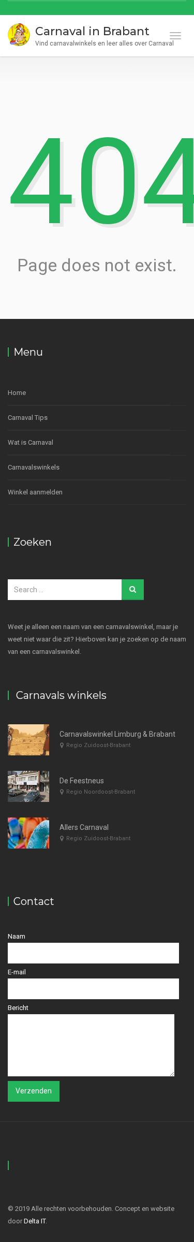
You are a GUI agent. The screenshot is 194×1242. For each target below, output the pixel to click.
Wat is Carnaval (30, 442)
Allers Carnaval (84, 827)
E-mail (17, 972)
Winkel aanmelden (35, 492)
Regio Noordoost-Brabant (100, 791)
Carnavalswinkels (33, 467)
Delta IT (35, 1221)
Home (17, 393)
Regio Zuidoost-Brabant (98, 745)
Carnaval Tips (28, 417)
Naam (16, 936)
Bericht (18, 1008)
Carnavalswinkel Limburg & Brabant (117, 734)
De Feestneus (81, 781)
